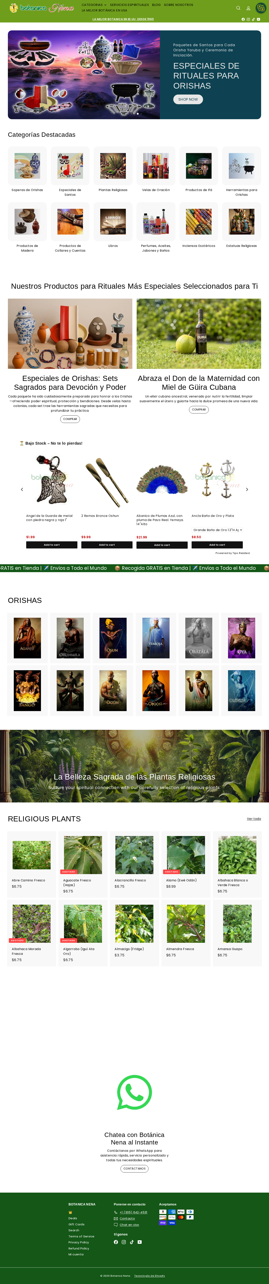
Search (74, 1230)
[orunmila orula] (70, 638)
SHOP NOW (36, 110)
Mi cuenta (76, 1254)
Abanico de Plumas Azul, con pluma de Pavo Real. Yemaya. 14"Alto (160, 520)
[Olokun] (241, 690)
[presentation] (22, 489)
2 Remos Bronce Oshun (100, 516)
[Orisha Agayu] (27, 638)
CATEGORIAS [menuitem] (92, 5)
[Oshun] (113, 638)
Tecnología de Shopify (149, 1276)
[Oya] (241, 638)
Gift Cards (76, 1224)
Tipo (235, 553)
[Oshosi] (156, 690)
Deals (73, 1218)
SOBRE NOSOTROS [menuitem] (178, 5)
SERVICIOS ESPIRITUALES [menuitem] (129, 5)
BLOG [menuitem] (156, 5)
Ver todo (254, 818)
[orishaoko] (198, 690)
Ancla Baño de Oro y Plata (213, 516)
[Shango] (27, 690)
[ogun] (113, 690)
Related (244, 553)
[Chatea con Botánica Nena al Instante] (134, 1092)
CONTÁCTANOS (134, 1169)
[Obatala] (198, 638)
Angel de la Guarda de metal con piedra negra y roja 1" (49, 518)
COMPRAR (70, 419)
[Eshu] (70, 690)
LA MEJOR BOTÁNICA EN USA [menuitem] (104, 10)
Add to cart (52, 545)
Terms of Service (81, 1236)
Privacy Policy (79, 1242)
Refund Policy (79, 1248)
